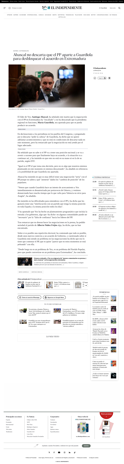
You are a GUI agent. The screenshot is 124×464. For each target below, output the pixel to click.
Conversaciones (102, 15)
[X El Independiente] (49, 452)
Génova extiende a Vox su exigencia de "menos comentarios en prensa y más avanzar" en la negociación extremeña (60, 259)
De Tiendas (113, 15)
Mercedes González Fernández (35, 436)
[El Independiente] (62, 8)
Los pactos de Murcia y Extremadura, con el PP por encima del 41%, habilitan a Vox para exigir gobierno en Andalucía (74, 312)
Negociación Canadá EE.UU (61, 1)
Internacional (32, 15)
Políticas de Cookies (82, 457)
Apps (51, 427)
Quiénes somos (54, 429)
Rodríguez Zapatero (32, 427)
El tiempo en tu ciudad (17, 8)
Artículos (62, 17)
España (15, 15)
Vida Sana (86, 15)
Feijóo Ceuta (21, 1)
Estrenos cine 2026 (113, 1)
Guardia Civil (30, 431)
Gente (54, 15)
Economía (23, 15)
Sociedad (48, 15)
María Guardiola (24, 272)
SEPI (28, 422)
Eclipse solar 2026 (32, 420)
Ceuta (51, 1)
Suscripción (53, 422)
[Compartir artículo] (94, 78)
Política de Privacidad (31, 457)
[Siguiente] (86, 285)
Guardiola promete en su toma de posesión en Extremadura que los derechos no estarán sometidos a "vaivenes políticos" (73, 323)
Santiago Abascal (36, 272)
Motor (93, 15)
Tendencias (70, 15)
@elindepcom (97, 70)
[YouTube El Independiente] (59, 452)
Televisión (78, 15)
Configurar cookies (93, 457)
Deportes (61, 15)
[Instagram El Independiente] (64, 452)
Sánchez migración (44, 1)
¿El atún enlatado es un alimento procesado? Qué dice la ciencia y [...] (106, 217)
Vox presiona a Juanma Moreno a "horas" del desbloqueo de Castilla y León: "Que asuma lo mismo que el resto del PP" (40, 312)
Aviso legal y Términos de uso (46, 457)
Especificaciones (54, 431)
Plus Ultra (29, 424)
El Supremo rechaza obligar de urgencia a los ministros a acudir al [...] (107, 208)
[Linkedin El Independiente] (69, 452)
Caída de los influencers (83, 1)
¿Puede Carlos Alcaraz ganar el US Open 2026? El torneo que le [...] (107, 192)
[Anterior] (20, 285)
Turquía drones (72, 1)
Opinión (9, 15)
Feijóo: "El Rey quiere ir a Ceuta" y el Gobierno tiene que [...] (62, 284)
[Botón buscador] (119, 8)
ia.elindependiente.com (83, 436)
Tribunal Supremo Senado (32, 1)
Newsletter (53, 424)
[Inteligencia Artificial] (83, 433)
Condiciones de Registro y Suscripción (65, 457)
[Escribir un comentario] (109, 78)
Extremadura (24, 51)
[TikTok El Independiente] (74, 453)
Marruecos (104, 1)
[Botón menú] (5, 8)
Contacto (52, 420)
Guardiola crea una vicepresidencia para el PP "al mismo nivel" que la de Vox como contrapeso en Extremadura (39, 323)
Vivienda (121, 1)
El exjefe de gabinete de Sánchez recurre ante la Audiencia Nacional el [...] (33, 284)
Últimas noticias (13, 1)
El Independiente (99, 68)
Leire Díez (30, 434)
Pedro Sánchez (31, 429)
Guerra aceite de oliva (95, 1)
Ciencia (41, 15)
